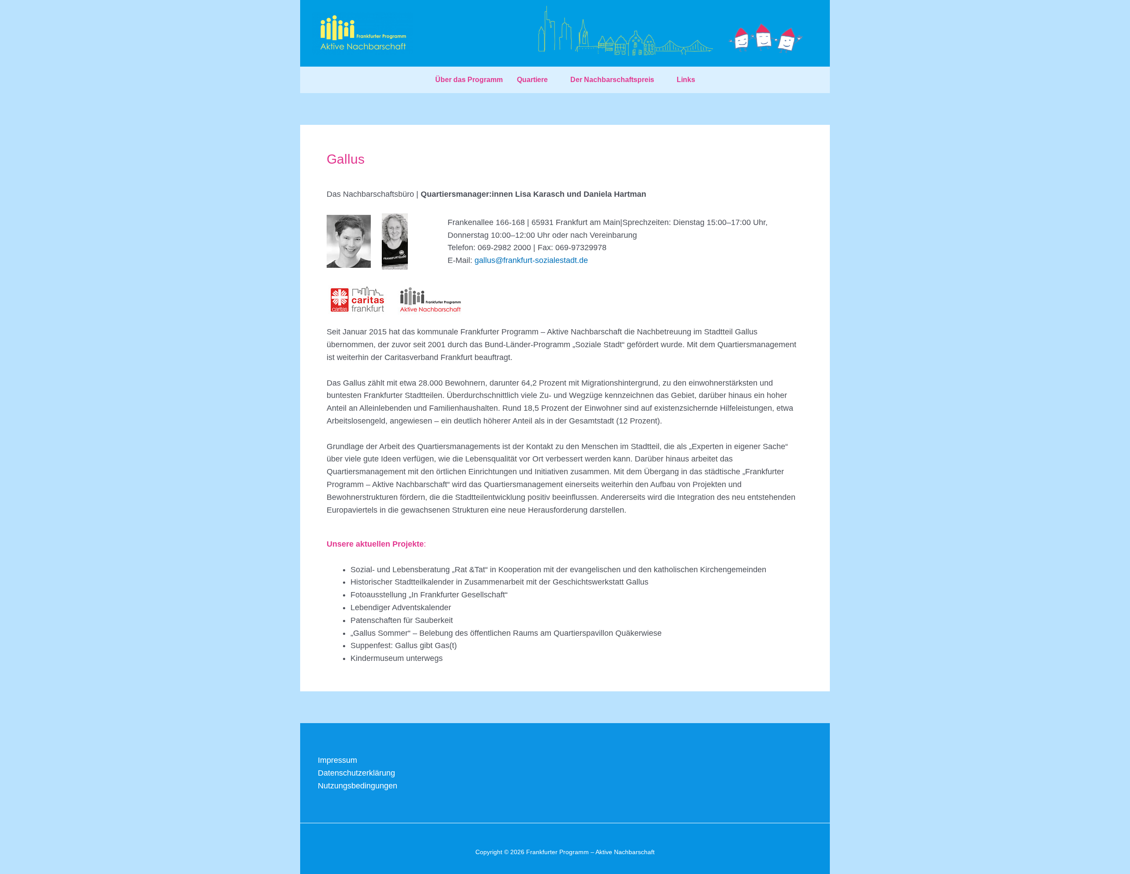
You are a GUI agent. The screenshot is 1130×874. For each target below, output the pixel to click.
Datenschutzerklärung (356, 773)
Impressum (337, 760)
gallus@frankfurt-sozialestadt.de (531, 260)
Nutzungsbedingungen (357, 785)
